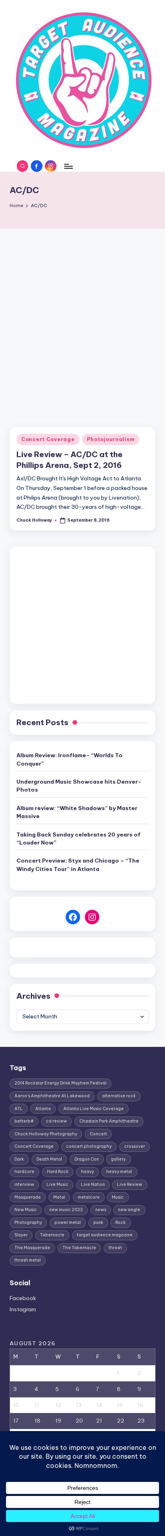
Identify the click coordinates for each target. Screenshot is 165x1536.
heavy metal (119, 1171)
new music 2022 (66, 1209)
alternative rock (119, 1096)
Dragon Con (86, 1159)
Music (118, 1197)
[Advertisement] (82, 314)
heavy (87, 1171)
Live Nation (93, 1184)
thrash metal (27, 1260)
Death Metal (49, 1159)
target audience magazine (105, 1235)
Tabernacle (52, 1235)
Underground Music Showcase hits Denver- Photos (78, 785)
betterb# (24, 1121)
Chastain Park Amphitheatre (109, 1121)
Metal (59, 1197)
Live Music (57, 1184)
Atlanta (43, 1108)
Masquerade (27, 1197)
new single (129, 1209)
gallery (118, 1159)
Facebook (23, 1298)
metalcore (89, 1197)
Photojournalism (111, 439)
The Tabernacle (79, 1247)
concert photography (89, 1146)
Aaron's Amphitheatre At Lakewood (52, 1096)
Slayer (21, 1235)
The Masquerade (32, 1247)
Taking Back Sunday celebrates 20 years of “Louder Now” (78, 838)
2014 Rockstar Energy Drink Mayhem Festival (60, 1083)
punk (98, 1222)
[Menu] (68, 166)
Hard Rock (57, 1171)
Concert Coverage (48, 439)
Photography (28, 1222)
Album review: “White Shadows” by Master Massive (76, 812)
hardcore (24, 1171)
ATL (18, 1108)
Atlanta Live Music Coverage (93, 1108)
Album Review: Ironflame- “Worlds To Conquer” (69, 759)
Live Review (129, 1184)
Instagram (23, 1309)
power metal (67, 1222)
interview (24, 1184)
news (100, 1209)
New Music (25, 1209)
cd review (56, 1121)
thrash (115, 1247)
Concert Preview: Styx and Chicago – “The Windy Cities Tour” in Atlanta (77, 864)
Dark (19, 1159)
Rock (120, 1222)
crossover (134, 1146)
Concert (98, 1134)
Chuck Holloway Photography (45, 1134)
